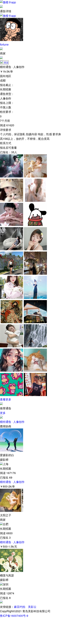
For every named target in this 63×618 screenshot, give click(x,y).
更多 (3, 413)
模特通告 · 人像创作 (12, 422)
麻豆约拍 (19, 607)
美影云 (32, 607)
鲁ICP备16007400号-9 (14, 616)
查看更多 (5, 399)
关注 (6, 62)
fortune (4, 44)
